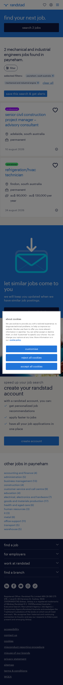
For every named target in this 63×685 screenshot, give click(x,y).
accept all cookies (31, 366)
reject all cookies (31, 357)
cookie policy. (15, 340)
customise (31, 348)
